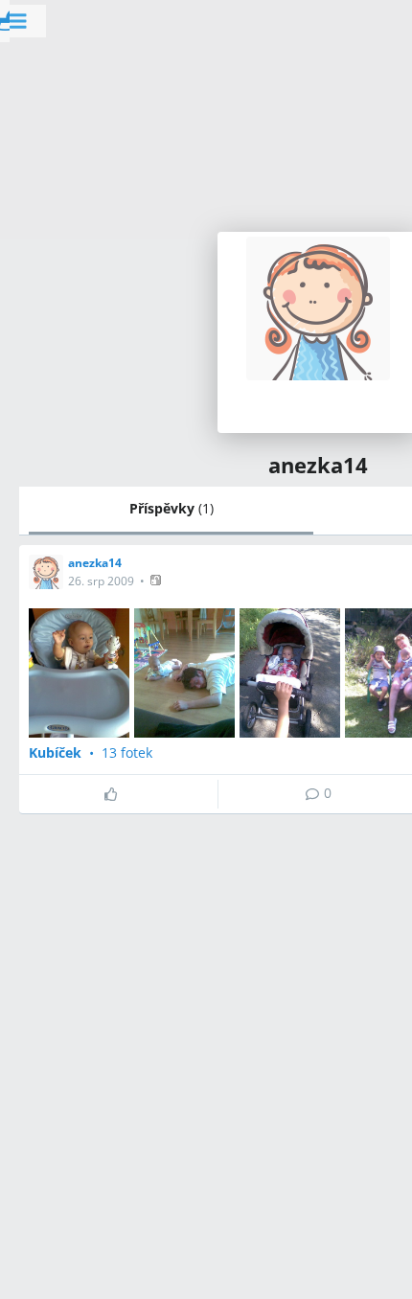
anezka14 (95, 563)
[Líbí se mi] (118, 794)
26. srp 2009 (101, 581)
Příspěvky (171, 508)
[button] (158, 580)
